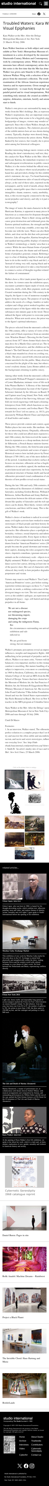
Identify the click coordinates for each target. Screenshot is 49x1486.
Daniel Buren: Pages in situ (15, 1235)
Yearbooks (36, 1441)
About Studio (37, 1437)
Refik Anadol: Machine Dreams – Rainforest (23, 1276)
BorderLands (8, 1402)
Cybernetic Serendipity (36, 1450)
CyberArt (23, 1455)
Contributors (37, 1445)
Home (22, 1437)
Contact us (36, 1455)
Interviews (24, 1445)
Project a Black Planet (13, 1317)
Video (22, 1449)
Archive (22, 1441)
